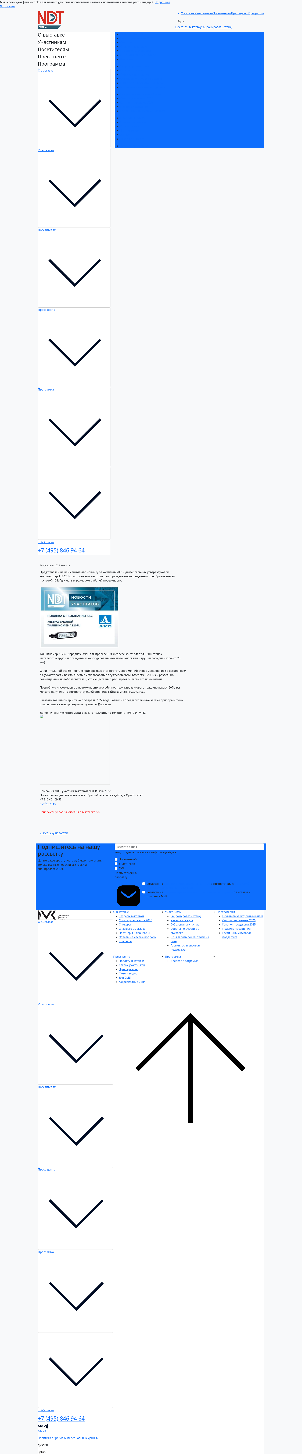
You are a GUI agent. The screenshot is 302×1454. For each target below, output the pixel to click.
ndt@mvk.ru (48, 804)
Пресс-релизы (129, 126)
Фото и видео (129, 130)
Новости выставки (132, 118)
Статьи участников (133, 122)
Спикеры (126, 42)
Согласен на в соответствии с (198, 886)
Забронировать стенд (135, 66)
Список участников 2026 (136, 38)
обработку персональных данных (187, 884)
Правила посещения (134, 107)
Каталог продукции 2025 (137, 102)
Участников (127, 864)
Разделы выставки (132, 34)
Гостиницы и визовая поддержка (142, 87)
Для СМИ (126, 135)
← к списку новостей (54, 833)
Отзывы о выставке (133, 46)
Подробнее (162, 2)
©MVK (42, 1431)
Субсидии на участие (134, 74)
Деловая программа (134, 146)
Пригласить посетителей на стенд (143, 83)
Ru (180, 21)
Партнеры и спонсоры (135, 51)
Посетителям (47, 230)
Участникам (46, 150)
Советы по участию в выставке (141, 79)
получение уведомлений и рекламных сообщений (198, 892)
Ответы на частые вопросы (139, 55)
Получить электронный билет (140, 94)
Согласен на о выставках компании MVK (198, 894)
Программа (46, 389)
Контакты (126, 59)
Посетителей (128, 859)
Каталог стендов (131, 70)
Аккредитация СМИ (133, 139)
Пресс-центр (46, 310)
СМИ (122, 868)
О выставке (45, 70)
